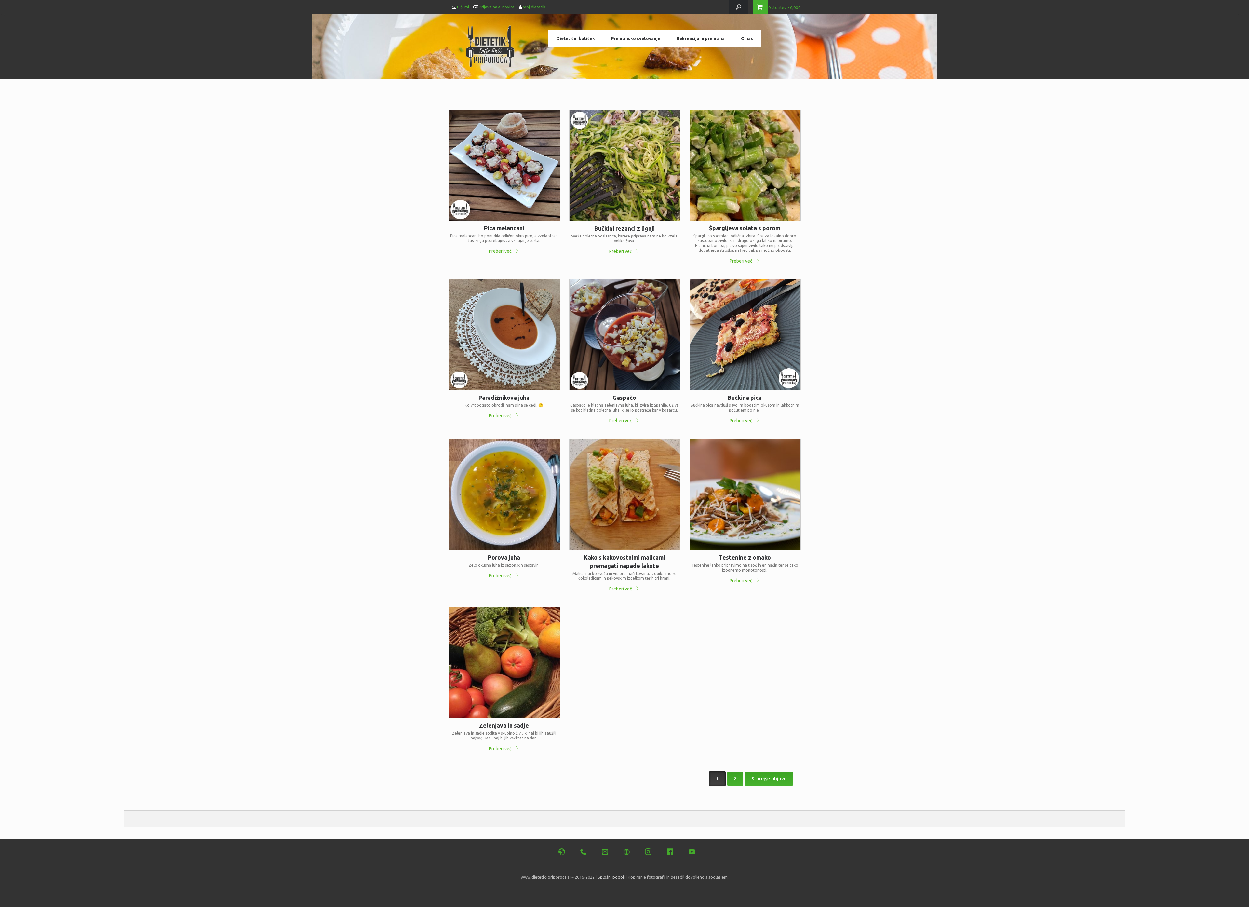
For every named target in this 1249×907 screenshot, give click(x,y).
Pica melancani (504, 228)
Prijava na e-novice (497, 7)
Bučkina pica (745, 397)
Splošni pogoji (611, 877)
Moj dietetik (534, 7)
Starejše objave (768, 778)
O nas (747, 38)
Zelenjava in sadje (504, 725)
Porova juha (504, 557)
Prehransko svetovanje (635, 38)
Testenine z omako (745, 557)
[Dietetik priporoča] (490, 44)
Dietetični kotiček (576, 38)
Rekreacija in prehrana (701, 38)
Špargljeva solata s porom (744, 228)
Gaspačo (624, 397)
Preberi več (501, 251)
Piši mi (463, 7)
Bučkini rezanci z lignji (624, 228)
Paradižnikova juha (504, 397)
